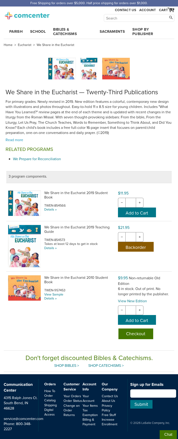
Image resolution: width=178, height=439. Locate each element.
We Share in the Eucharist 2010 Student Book (76, 279)
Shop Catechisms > (106, 365)
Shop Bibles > (66, 365)
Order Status (73, 400)
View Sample (53, 294)
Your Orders (72, 395)
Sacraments (112, 31)
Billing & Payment (89, 421)
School (38, 31)
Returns (69, 414)
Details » (50, 209)
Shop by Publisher (142, 31)
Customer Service (72, 386)
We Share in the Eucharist (55, 44)
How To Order (49, 393)
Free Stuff (109, 414)
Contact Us (125, 10)
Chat (168, 434)
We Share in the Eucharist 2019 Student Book (76, 195)
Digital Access (49, 412)
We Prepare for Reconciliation (37, 158)
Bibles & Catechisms (65, 31)
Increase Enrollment (109, 421)
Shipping (50, 405)
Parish (16, 31)
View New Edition (132, 300)
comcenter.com (27, 14)
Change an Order (72, 408)
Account (147, 10)
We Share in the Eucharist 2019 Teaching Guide (77, 229)
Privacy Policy (107, 408)
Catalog (50, 400)
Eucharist (24, 44)
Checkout (135, 333)
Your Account (88, 398)
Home (8, 44)
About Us (108, 400)
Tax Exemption (90, 412)
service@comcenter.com (23, 418)
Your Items (90, 405)
